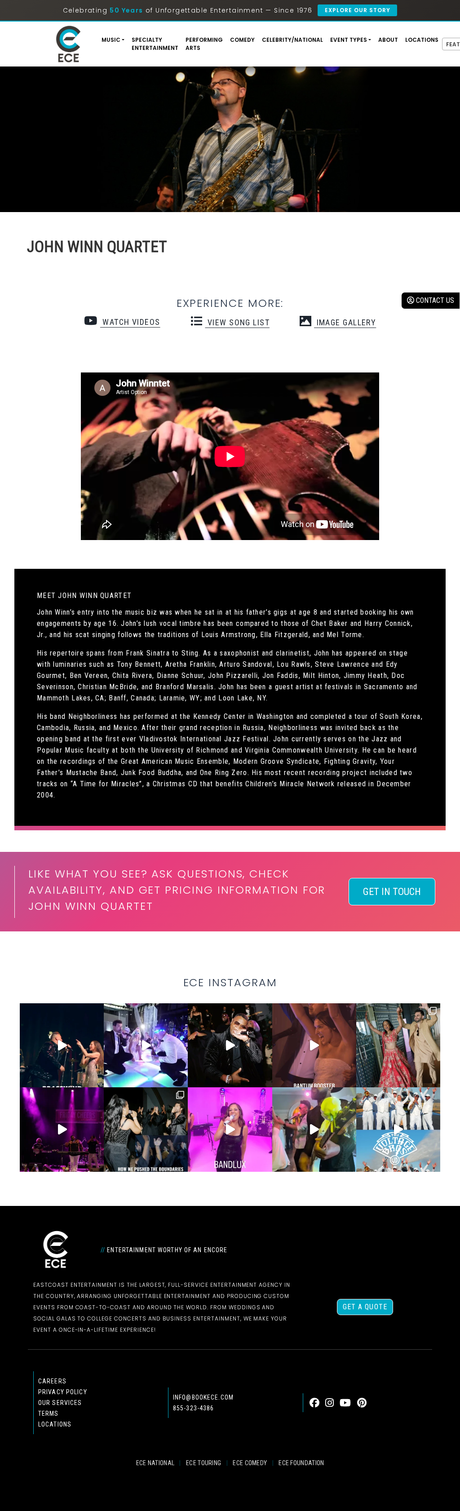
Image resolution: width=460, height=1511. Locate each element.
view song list (237, 322)
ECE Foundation (301, 1463)
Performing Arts (204, 44)
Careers (52, 1381)
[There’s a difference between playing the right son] (314, 1045)
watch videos (130, 322)
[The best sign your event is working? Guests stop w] (146, 1045)
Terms (48, 1413)
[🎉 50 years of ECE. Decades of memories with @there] (398, 1129)
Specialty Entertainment (155, 44)
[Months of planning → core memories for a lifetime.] (62, 1129)
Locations (421, 40)
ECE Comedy (250, 1463)
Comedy (242, 40)
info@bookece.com (203, 1397)
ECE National (155, 1463)
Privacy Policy (62, 1392)
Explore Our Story (357, 10)
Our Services (60, 1402)
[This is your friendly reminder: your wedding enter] (398, 1045)
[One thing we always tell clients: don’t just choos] (230, 1129)
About (388, 40)
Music (111, 40)
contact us (434, 300)
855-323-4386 (193, 1408)
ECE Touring (203, 1463)
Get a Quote (365, 1307)
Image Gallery (345, 322)
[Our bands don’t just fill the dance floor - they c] (314, 1129)
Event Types (348, 40)
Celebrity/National (292, 40)
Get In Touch (392, 891)
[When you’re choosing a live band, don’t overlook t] (62, 1045)
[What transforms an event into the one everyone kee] (146, 1129)
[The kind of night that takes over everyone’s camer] (230, 1045)
